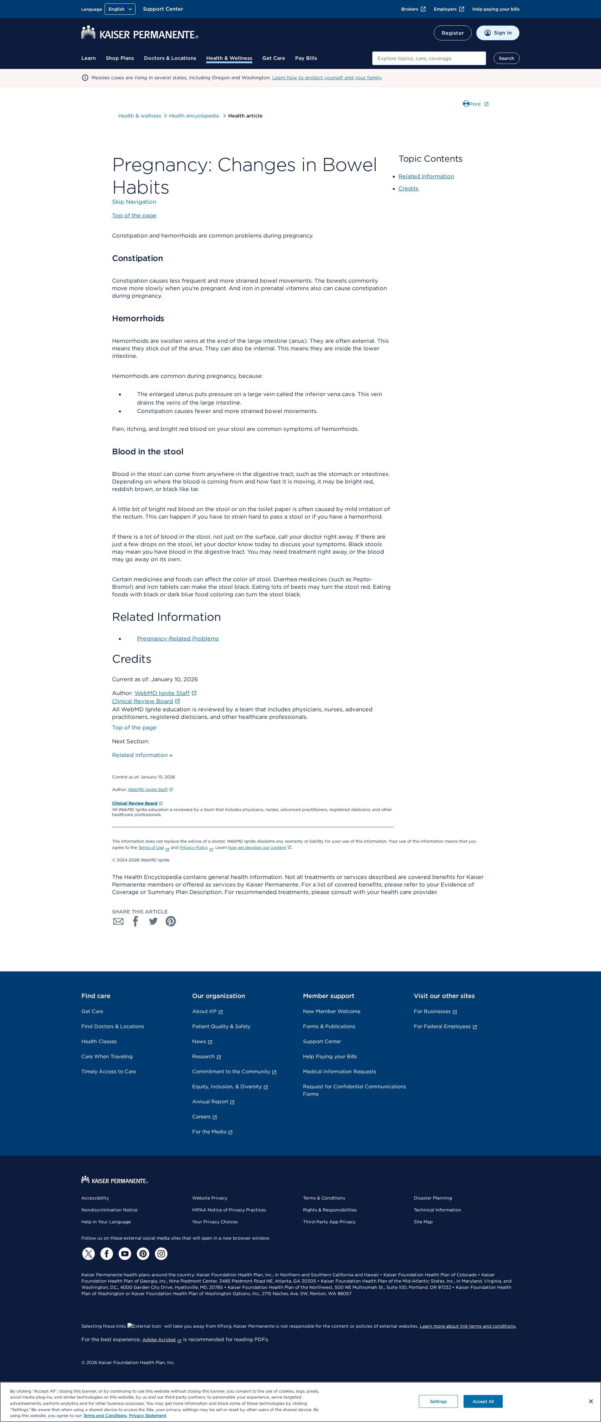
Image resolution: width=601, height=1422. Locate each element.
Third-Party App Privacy (329, 1221)
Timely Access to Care (108, 1071)
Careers (201, 1117)
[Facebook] (106, 1253)
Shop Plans (120, 58)
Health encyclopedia (194, 116)
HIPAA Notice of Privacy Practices (229, 1209)
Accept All (483, 1401)
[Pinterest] (142, 1253)
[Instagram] (160, 1253)
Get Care (273, 58)
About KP (204, 1011)
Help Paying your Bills (330, 1056)
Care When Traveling (107, 1056)
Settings (438, 1401)
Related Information (140, 755)
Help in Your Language (106, 1221)
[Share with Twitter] (153, 921)
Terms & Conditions (324, 1197)
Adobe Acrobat (159, 1339)
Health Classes (99, 1041)
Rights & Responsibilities (330, 1209)
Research (203, 1056)
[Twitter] (87, 1253)
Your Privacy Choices (215, 1221)
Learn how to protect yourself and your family (326, 78)
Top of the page (134, 727)
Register (453, 33)
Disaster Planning (433, 1197)
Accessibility (95, 1197)
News (199, 1041)
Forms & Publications (329, 1026)
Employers (445, 9)
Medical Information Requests (339, 1071)
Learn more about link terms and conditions (468, 1326)
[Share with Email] (118, 921)
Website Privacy (209, 1197)
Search (506, 58)
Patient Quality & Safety (221, 1026)
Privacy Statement (147, 1415)
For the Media (209, 1132)
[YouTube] (124, 1253)
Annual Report (210, 1102)
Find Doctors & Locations (112, 1026)
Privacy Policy (194, 847)
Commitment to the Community (231, 1071)
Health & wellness (139, 116)
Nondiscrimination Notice (109, 1209)
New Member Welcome (331, 1011)
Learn (88, 58)
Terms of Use (151, 847)
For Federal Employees (442, 1026)
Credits (408, 188)
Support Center (163, 9)
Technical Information (437, 1209)
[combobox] (429, 58)
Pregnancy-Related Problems (178, 638)
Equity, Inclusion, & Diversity (227, 1087)
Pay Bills (306, 58)
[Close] (591, 1401)
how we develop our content (257, 847)
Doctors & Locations (170, 58)
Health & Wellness (229, 58)
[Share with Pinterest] (171, 921)
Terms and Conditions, (105, 1415)
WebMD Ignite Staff (148, 789)
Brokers (409, 9)
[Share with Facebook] (136, 921)
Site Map (423, 1221)
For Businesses (432, 1011)
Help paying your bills (496, 9)
